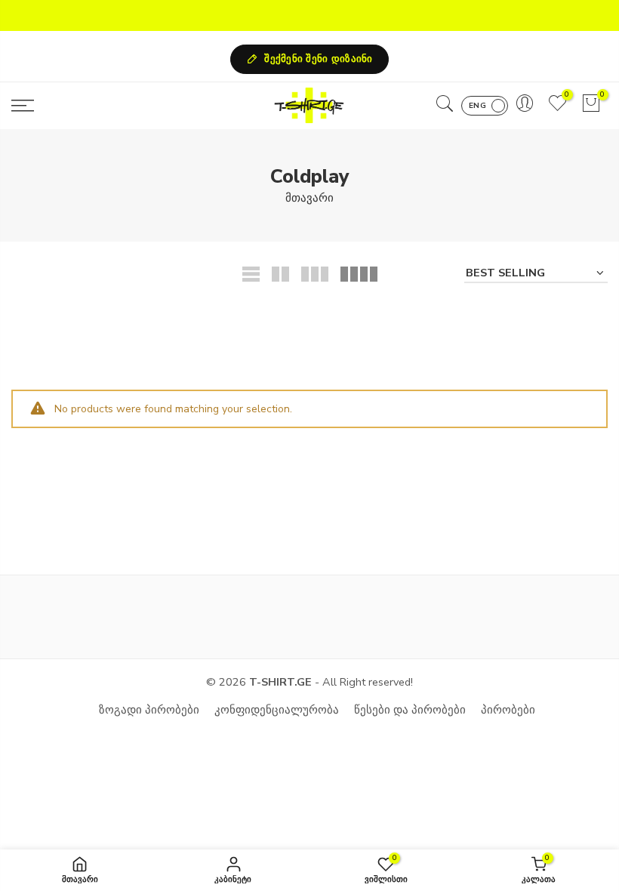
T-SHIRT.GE (280, 681)
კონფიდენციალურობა (276, 709)
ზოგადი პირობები (149, 709)
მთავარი (309, 197)
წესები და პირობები (410, 709)
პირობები (508, 709)
